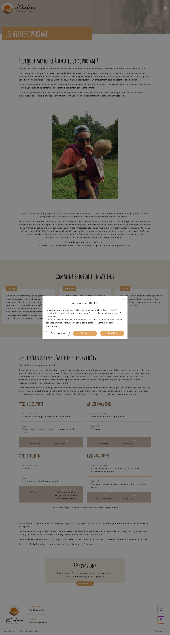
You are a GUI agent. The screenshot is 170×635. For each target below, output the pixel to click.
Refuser (85, 333)
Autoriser (112, 333)
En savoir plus (58, 333)
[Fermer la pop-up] (124, 299)
